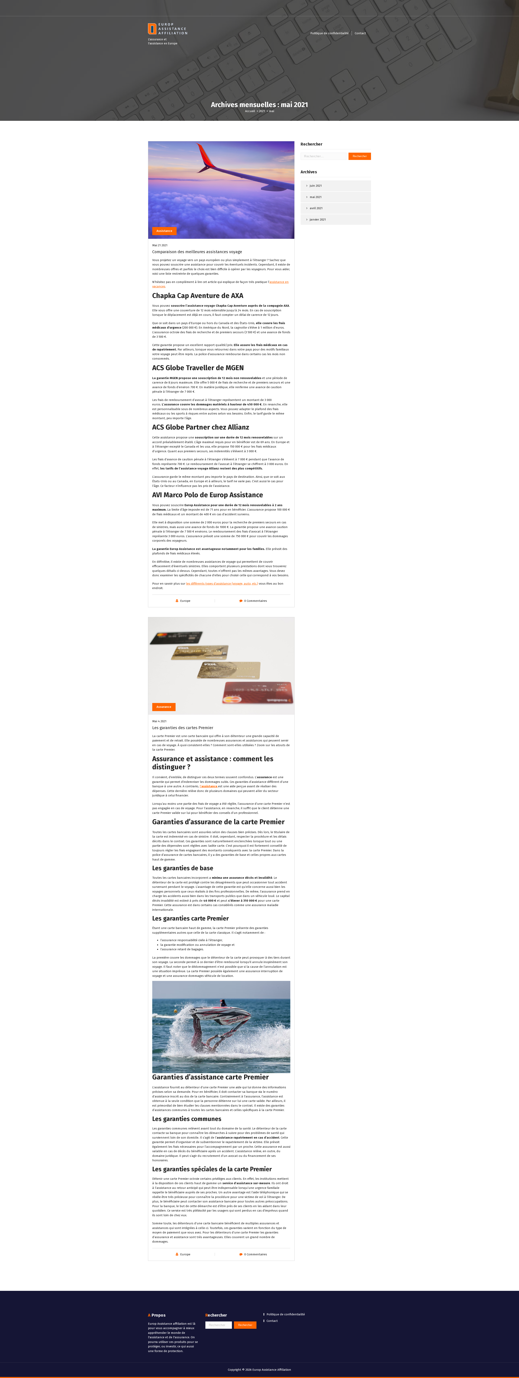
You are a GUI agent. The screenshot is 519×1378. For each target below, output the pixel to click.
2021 (262, 111)
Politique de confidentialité (329, 33)
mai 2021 (316, 197)
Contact (360, 33)
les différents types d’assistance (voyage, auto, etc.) (222, 583)
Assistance (164, 231)
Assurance (164, 707)
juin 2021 (316, 186)
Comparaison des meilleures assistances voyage (197, 251)
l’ (208, 786)
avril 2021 (316, 208)
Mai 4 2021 (159, 721)
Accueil (250, 111)
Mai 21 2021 (159, 245)
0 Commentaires (255, 601)
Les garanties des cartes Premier (182, 727)
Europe (185, 601)
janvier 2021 (318, 219)
